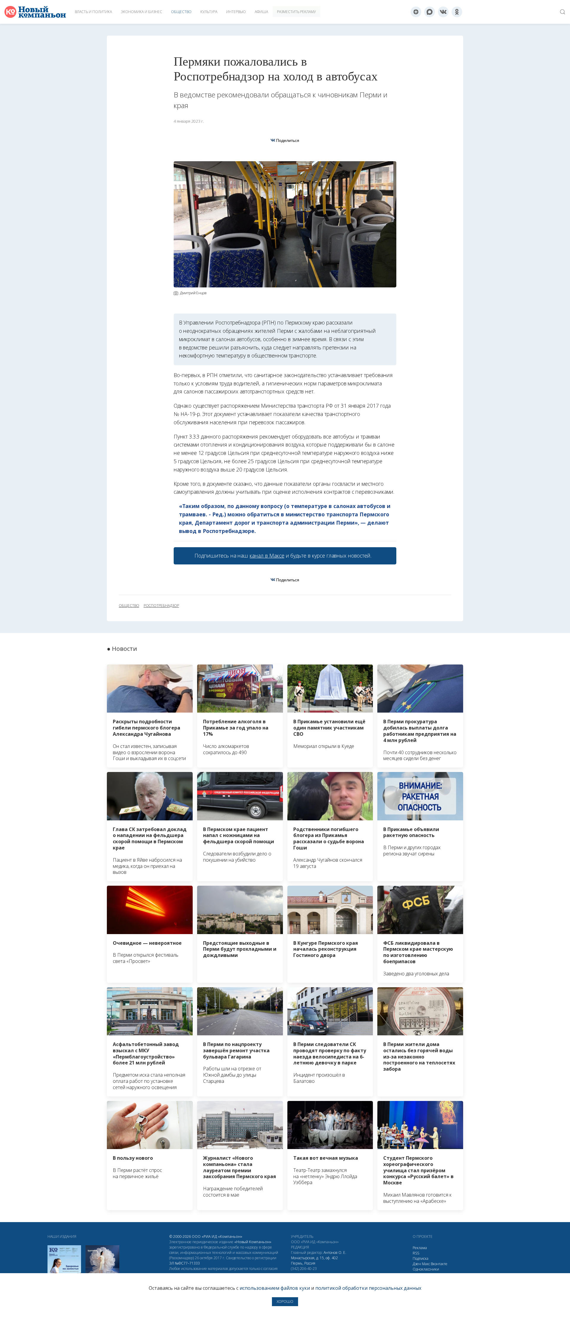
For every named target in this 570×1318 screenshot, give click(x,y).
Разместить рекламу (296, 11)
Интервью (236, 11)
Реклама (420, 1247)
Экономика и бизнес (141, 11)
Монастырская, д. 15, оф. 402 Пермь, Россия (314, 1260)
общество (129, 605)
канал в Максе (267, 555)
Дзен (417, 1263)
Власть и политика (93, 11)
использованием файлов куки (275, 1288)
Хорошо (285, 1301)
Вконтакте (439, 1263)
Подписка (420, 1258)
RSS (416, 1253)
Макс (426, 1263)
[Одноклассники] (457, 12)
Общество (181, 11)
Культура (208, 11)
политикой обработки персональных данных (368, 1288)
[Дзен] (416, 12)
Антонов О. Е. (335, 1252)
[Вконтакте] (443, 12)
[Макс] (429, 12)
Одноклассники (426, 1269)
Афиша (261, 11)
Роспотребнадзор (161, 605)
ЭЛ (184, 1263)
